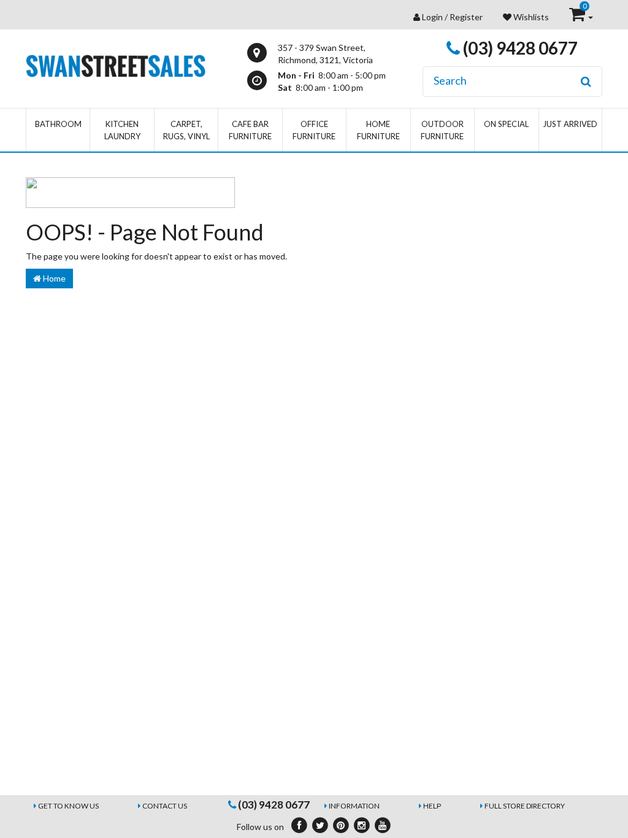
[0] (578, 17)
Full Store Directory (524, 805)
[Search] (586, 81)
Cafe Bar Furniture (250, 130)
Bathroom (58, 124)
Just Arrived (570, 124)
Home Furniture (378, 130)
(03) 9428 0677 (519, 47)
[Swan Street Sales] (115, 65)
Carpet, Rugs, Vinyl (186, 130)
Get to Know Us (68, 805)
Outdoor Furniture (442, 130)
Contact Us (164, 805)
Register (466, 17)
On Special (506, 124)
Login (432, 17)
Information (354, 805)
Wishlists (530, 17)
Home (53, 278)
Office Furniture (314, 130)
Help (432, 805)
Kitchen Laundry (122, 130)
